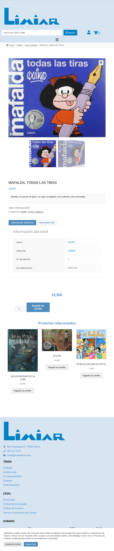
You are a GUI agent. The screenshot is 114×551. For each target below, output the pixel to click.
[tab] (22, 222)
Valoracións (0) (46, 222)
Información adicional (22, 222)
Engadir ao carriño (38, 307)
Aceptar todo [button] (31, 544)
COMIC (19, 45)
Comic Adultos (31, 45)
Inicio (12, 45)
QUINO (12, 188)
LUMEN (71, 250)
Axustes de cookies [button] (12, 544)
